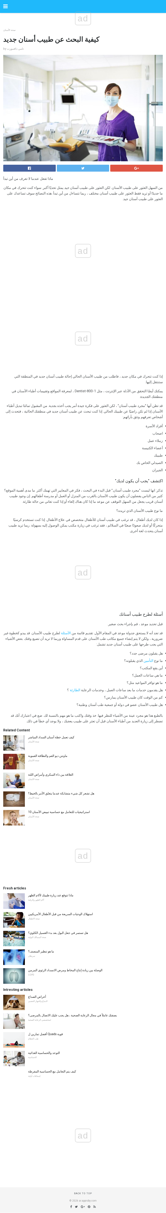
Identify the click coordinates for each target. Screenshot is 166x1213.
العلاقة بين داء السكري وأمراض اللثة (50, 774)
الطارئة (75, 690)
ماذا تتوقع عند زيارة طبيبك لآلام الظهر (50, 895)
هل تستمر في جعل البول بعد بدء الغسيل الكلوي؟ (58, 933)
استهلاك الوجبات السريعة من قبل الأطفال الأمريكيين (60, 914)
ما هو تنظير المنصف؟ (41, 951)
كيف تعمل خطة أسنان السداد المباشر (51, 737)
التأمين (148, 661)
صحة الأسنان (9, 30)
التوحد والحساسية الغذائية (44, 1053)
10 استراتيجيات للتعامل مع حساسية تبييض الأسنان (59, 812)
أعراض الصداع (37, 996)
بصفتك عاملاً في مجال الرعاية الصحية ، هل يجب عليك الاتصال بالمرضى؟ (72, 1015)
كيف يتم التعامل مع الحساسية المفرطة (52, 1071)
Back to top (83, 1193)
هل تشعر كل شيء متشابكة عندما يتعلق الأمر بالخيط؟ (61, 793)
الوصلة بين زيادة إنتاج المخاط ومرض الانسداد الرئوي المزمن (65, 970)
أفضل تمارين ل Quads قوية (45, 1034)
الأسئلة (66, 633)
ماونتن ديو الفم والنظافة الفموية (47, 756)
